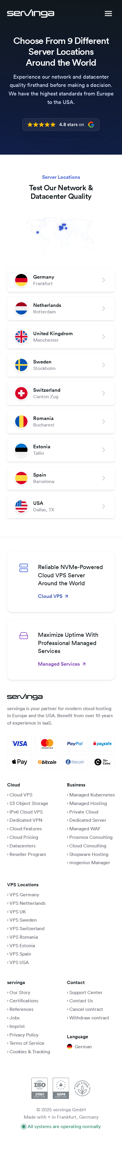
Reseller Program (27, 854)
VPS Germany (24, 894)
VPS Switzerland (26, 928)
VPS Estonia (22, 945)
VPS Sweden (23, 920)
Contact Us (81, 1000)
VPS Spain (20, 954)
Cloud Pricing (23, 837)
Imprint (17, 1026)
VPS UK (17, 912)
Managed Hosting (88, 803)
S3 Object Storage (28, 803)
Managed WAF (85, 828)
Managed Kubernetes (92, 795)
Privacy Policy (23, 1035)
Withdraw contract (89, 1018)
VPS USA (19, 962)
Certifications (23, 1000)
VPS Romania (23, 937)
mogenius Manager (89, 862)
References (21, 1009)
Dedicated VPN (25, 820)
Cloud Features (25, 828)
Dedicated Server (87, 820)
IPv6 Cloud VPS (26, 812)
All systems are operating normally (64, 1126)
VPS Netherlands (27, 903)
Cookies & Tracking (29, 1051)
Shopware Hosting (88, 854)
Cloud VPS (20, 795)
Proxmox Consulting (91, 837)
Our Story (19, 992)
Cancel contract (86, 1009)
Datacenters (22, 846)
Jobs (14, 1018)
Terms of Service (26, 1043)
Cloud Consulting (87, 846)
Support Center (85, 992)
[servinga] (30, 13)
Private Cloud (83, 812)
